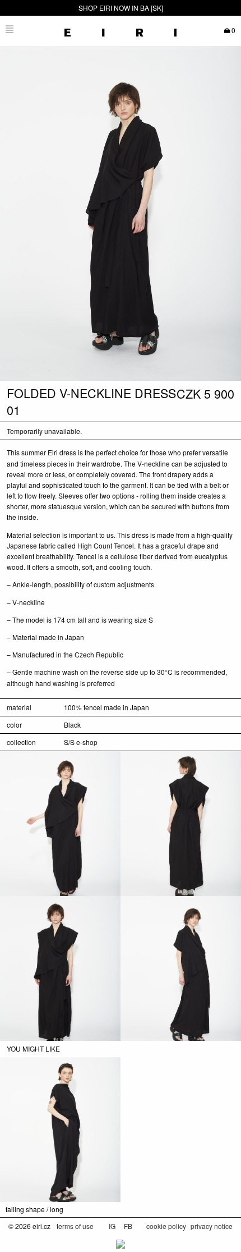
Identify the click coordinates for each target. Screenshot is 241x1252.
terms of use (75, 1226)
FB (128, 1226)
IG (113, 1226)
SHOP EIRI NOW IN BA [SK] (120, 7)
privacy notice (212, 1226)
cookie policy (166, 1226)
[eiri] (120, 29)
